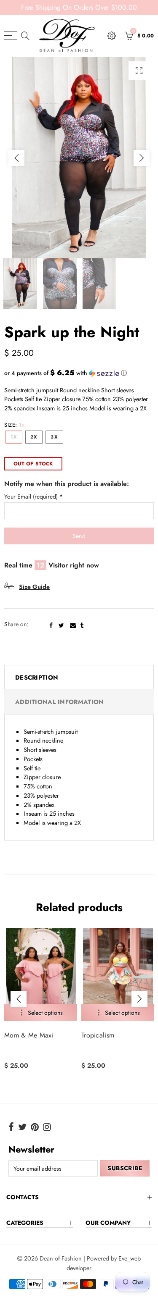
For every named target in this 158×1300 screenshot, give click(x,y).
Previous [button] (16, 158)
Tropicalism (97, 1035)
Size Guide (34, 586)
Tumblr (81, 625)
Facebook (51, 625)
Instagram (47, 1127)
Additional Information (59, 701)
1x (14, 436)
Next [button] (142, 158)
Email (73, 625)
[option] (79, 157)
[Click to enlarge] (139, 70)
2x (33, 436)
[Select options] (40, 1012)
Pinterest (35, 1127)
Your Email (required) (33, 496)
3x (54, 436)
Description (36, 677)
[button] (79, 373)
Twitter (61, 625)
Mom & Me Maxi (29, 1035)
